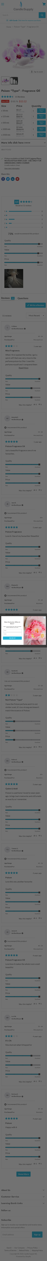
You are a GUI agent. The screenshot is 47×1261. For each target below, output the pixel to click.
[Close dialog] (44, 618)
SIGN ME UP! (12, 638)
